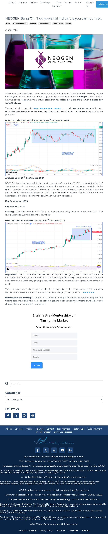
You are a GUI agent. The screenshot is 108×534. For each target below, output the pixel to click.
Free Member (56, 4)
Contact (78, 2)
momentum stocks (20, 24)
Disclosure (60, 530)
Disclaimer (73, 530)
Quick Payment (95, 429)
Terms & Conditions (28, 530)
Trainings (45, 2)
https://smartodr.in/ (79, 490)
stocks (68, 24)
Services (23, 2)
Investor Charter (43, 432)
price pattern (58, 24)
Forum (67, 2)
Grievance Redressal (63, 432)
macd (8, 24)
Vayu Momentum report (47, 108)
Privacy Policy (46, 530)
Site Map (85, 530)
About (12, 2)
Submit (37, 365)
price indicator (44, 24)
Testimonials (78, 429)
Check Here (88, 292)
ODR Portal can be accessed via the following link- (44, 490)
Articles (34, 2)
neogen (33, 24)
